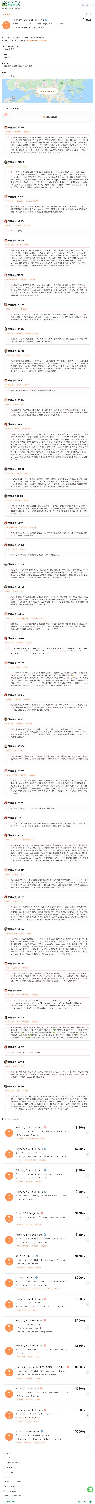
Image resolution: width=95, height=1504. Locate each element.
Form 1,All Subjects (27, 1388)
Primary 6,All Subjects (29, 1170)
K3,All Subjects (25, 1277)
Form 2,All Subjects (28, 1213)
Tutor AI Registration (12, 1496)
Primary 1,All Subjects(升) (28, 19)
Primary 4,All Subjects (29, 1127)
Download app (9, 1477)
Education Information (12, 1458)
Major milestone (10, 1467)
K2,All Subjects (25, 1256)
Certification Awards (12, 1463)
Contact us (8, 1472)
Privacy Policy (9, 1486)
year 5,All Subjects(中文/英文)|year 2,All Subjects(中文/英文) (41, 1367)
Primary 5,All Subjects (29, 1409)
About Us (7, 1453)
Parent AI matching (11, 1491)
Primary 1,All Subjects (29, 1234)
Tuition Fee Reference (12, 1481)
